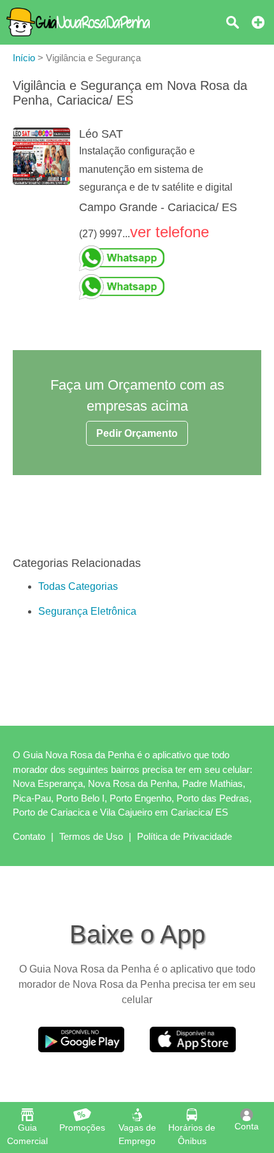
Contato (29, 836)
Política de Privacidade (184, 836)
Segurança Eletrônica (87, 611)
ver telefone (169, 231)
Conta (246, 1126)
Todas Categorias (78, 586)
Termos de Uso (91, 836)
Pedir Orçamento (137, 433)
